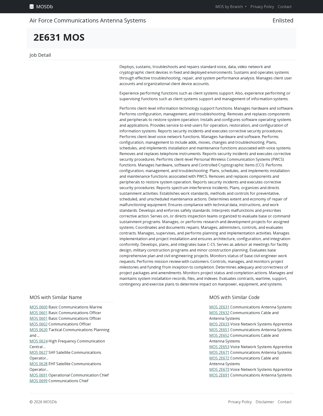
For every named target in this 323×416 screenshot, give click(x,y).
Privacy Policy (262, 6)
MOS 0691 (39, 375)
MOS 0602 (39, 324)
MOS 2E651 (219, 329)
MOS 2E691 (219, 375)
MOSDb (44, 6)
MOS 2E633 (219, 324)
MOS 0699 (39, 380)
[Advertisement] (72, 97)
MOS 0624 (39, 341)
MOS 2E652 (219, 335)
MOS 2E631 (219, 307)
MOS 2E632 (219, 312)
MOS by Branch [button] (229, 6)
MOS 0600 (39, 307)
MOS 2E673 (219, 369)
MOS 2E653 (219, 346)
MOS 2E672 (219, 358)
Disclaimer (265, 401)
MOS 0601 (39, 312)
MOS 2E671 (219, 352)
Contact (285, 6)
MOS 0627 (39, 352)
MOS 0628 (39, 363)
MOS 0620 (39, 329)
